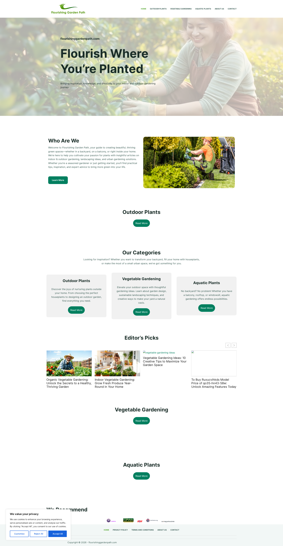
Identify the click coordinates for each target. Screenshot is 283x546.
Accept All (58, 533)
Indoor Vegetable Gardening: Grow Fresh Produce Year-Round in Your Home (69, 383)
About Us (219, 9)
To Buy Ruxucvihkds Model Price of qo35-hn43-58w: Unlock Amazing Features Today (168, 383)
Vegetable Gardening (181, 9)
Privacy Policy (120, 530)
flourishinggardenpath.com (103, 542)
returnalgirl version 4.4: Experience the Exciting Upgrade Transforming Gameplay (210, 385)
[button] (234, 345)
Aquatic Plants (203, 9)
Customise (19, 533)
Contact (232, 9)
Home (143, 9)
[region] (38, 524)
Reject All (38, 533)
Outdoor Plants (158, 9)
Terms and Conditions (142, 530)
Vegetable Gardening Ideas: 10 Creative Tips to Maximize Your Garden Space (119, 361)
